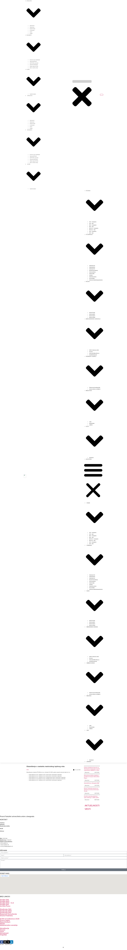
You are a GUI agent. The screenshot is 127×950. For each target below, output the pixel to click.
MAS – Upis (91, 226)
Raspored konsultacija (93, 270)
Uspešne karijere (33, 94)
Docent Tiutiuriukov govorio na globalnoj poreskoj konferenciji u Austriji (91, 790)
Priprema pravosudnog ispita (94, 387)
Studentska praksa (92, 276)
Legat (90, 421)
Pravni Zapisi (5, 920)
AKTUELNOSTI (92, 805)
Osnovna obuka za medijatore (94, 389)
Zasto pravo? (32, 25)
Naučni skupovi (92, 315)
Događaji (3, 935)
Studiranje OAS (92, 265)
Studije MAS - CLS (7, 903)
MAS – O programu (92, 225)
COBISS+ (91, 728)
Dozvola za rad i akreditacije (35, 59)
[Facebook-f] (93, 94)
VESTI (88, 809)
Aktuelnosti (91, 457)
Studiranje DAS (92, 268)
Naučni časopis (92, 312)
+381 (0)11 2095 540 (15, 826)
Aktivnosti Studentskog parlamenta (96, 589)
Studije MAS (4, 901)
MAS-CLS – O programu (93, 228)
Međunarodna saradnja (8, 925)
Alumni (2, 930)
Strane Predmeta (6, 916)
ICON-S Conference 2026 (94, 350)
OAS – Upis (91, 223)
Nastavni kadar (32, 28)
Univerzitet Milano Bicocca (94, 353)
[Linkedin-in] (98, 94)
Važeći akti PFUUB (33, 61)
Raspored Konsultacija (8, 914)
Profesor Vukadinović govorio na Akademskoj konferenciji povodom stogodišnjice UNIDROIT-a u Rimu (92, 769)
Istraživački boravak (93, 354)
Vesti (2, 931)
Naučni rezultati (92, 317)
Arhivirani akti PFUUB (34, 64)
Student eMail (91, 273)
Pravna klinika (92, 278)
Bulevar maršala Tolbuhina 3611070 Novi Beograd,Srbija (7, 834)
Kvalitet (31, 33)
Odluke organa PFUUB (34, 66)
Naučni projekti (92, 314)
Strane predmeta (92, 272)
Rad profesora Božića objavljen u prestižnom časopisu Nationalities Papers (91, 777)
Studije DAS (4, 904)
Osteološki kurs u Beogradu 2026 (91, 783)
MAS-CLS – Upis (92, 229)
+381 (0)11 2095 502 (10, 824)
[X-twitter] (96, 94)
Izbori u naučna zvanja (34, 67)
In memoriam (32, 30)
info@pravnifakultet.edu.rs (10, 828)
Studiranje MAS (92, 267)
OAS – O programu (92, 221)
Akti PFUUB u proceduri (34, 63)
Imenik (31, 31)
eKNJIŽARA (89, 459)
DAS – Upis (91, 543)
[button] (93, 480)
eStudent (91, 275)
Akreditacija (4, 928)
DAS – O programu (92, 231)
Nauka (2, 924)
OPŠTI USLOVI (3, 939)
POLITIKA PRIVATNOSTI (14, 939)
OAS (27, 769)
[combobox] (82, 81)
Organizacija (32, 27)
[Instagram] (95, 94)
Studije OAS (4, 900)
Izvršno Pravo (5, 906)
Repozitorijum (91, 423)
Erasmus (91, 351)
